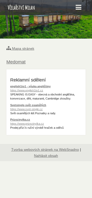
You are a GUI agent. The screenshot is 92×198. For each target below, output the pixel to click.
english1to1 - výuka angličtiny (30, 88)
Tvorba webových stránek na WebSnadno (45, 149)
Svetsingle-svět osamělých (28, 107)
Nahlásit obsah (46, 156)
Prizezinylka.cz (27, 121)
